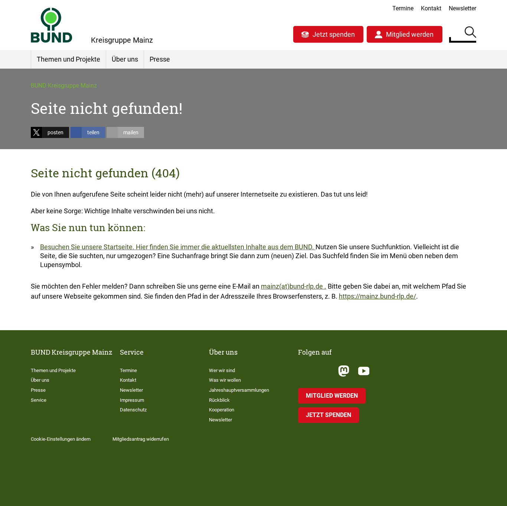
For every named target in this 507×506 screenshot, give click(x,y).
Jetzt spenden (334, 34)
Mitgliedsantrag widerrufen (140, 439)
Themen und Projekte (68, 59)
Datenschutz (133, 410)
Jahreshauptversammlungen (239, 390)
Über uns (125, 59)
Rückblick (219, 400)
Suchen (470, 33)
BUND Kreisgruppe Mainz (64, 85)
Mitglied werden (410, 34)
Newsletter (462, 8)
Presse (160, 59)
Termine (402, 8)
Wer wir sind (222, 370)
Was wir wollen (225, 380)
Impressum (132, 400)
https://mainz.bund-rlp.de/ (377, 296)
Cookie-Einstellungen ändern (61, 439)
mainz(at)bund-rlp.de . (293, 286)
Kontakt (431, 8)
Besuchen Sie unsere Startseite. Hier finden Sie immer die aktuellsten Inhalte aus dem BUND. (177, 247)
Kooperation (221, 410)
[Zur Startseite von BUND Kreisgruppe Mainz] (51, 25)
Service (38, 400)
